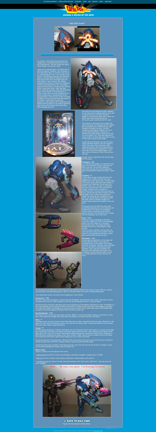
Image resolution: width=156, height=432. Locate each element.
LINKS (85, 1)
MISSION (94, 1)
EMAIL (101, 1)
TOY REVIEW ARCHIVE (50, 1)
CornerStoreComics (42, 361)
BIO (89, 1)
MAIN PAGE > (108, 1)
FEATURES (78, 1)
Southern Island (41, 355)
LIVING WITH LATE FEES (66, 1)
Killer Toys (39, 358)
